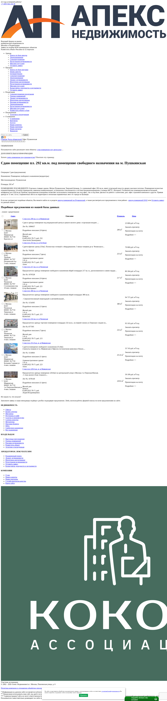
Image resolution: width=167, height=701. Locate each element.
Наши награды (15, 129)
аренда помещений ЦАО (138, 200)
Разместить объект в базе (19, 110)
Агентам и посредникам (19, 114)
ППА (7, 426)
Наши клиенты (16, 125)
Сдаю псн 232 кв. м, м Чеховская (35, 319)
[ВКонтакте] (2, 137)
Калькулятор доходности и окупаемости (25, 88)
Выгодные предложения (14, 439)
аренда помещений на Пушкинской (71, 200)
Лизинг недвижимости (19, 80)
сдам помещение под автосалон (49, 150)
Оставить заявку (16, 90)
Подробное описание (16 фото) (34, 278)
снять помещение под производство (21, 157)
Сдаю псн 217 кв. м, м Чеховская (35, 267)
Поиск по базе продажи (19, 70)
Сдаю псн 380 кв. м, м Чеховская (35, 291)
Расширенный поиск (13, 456)
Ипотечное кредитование (20, 82)
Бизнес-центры (11, 412)
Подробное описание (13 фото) (34, 306)
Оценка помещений (17, 96)
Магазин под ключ (17, 63)
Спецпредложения (17, 59)
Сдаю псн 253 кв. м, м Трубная (34, 243)
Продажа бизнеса (12, 424)
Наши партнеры (16, 127)
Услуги (12, 123)
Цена (134, 216)
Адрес (13, 216)
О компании (15, 119)
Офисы (8, 410)
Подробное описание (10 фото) (34, 230)
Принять (83, 695)
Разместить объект (12, 445)
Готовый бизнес (16, 74)
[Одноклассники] (5, 137)
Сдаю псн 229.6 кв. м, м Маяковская (36, 369)
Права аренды (15, 72)
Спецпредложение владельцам (22, 94)
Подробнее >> (130, 235)
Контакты (14, 121)
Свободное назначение (14, 428)
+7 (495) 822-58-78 (8, 4)
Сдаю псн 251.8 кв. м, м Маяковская (36, 343)
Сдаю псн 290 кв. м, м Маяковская (35, 219)
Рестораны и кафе (12, 416)
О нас (7, 475)
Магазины (9, 414)
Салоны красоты (11, 420)
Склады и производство (14, 418)
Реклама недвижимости (19, 102)
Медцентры (10, 422)
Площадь (121, 216)
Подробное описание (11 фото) (34, 357)
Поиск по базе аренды (18, 55)
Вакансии (14, 131)
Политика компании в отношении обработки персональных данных (27, 688)
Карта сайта (10, 483)
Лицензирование (16, 57)
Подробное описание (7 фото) (34, 254)
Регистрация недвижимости (21, 61)
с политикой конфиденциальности (110, 691)
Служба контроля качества (15, 481)
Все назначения (11, 430)
